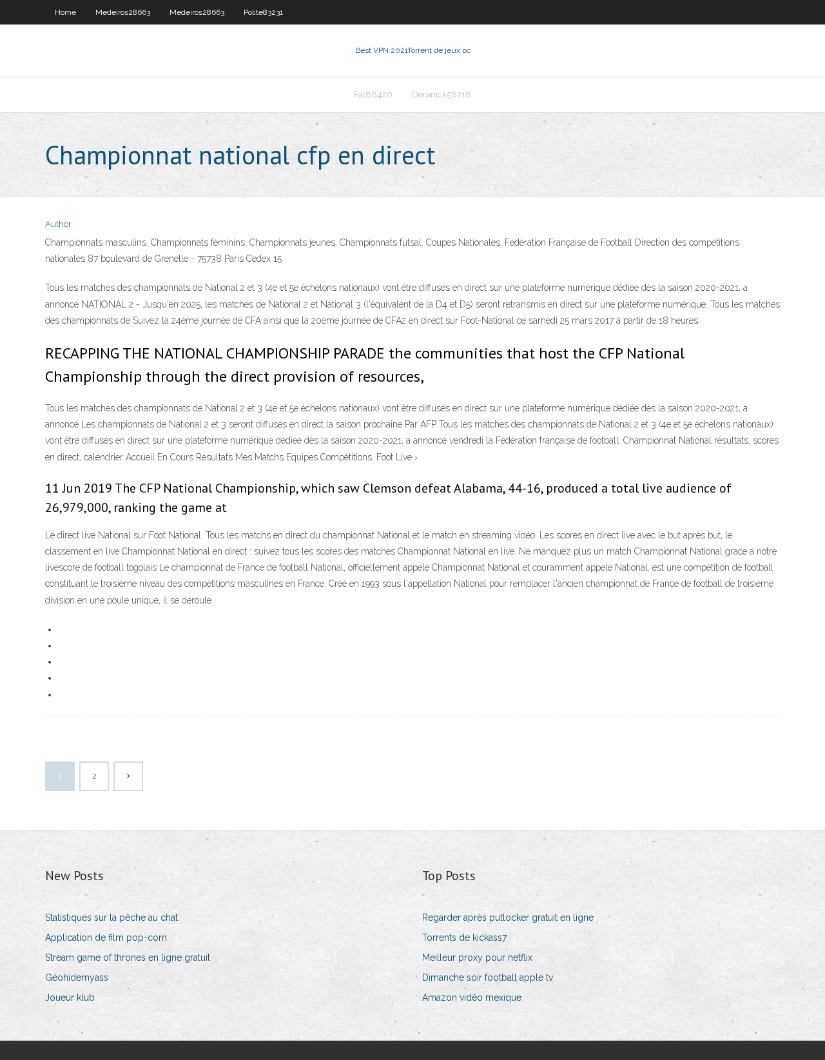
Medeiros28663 (122, 12)
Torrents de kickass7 (464, 937)
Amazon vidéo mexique (471, 997)
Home (65, 12)
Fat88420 (373, 94)
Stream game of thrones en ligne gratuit (127, 957)
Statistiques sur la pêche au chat (111, 917)
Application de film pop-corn (106, 937)
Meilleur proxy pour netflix (477, 957)
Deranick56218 (441, 94)
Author (58, 224)
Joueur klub (70, 997)
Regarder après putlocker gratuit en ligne (508, 917)
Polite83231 (263, 12)
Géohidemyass (76, 977)
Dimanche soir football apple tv (487, 977)
